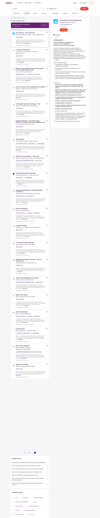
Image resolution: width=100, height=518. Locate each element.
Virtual (17, 510)
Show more (27, 43)
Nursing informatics (30, 510)
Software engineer (34, 506)
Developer (25, 497)
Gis (16, 497)
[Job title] (27, 9)
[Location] (61, 9)
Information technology (22, 502)
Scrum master (19, 506)
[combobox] (28, 9)
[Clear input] (43, 9)
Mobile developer (38, 497)
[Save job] (47, 32)
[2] (35, 453)
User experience (20, 514)
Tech (35, 502)
